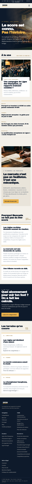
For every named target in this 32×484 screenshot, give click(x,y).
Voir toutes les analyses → (23, 55)
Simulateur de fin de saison (22, 420)
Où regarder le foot (7, 443)
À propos (4, 463)
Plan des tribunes (21, 429)
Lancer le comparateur (10, 314)
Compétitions (5, 415)
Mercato (4, 417)
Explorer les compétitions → (11, 350)
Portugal (4, 422)
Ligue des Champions (7, 436)
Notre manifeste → (28, 219)
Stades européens (22, 438)
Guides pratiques (6, 427)
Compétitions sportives (23, 456)
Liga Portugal (5, 445)
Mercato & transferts (7, 441)
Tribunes (4, 420)
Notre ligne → (27, 328)
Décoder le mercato (11, 201)
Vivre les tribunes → (9, 370)
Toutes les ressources (23, 436)
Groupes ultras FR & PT (23, 447)
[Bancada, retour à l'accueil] (4, 5)
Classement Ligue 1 (7, 438)
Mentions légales (6, 470)
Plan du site (5, 467)
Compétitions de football (23, 454)
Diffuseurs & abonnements (20, 441)
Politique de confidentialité (9, 472)
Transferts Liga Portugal (23, 445)
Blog (3, 424)
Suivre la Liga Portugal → (10, 390)
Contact (4, 465)
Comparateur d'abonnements (21, 416)
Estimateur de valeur (22, 427)
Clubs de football (21, 449)
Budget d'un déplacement (20, 424)
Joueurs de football (22, 451)
